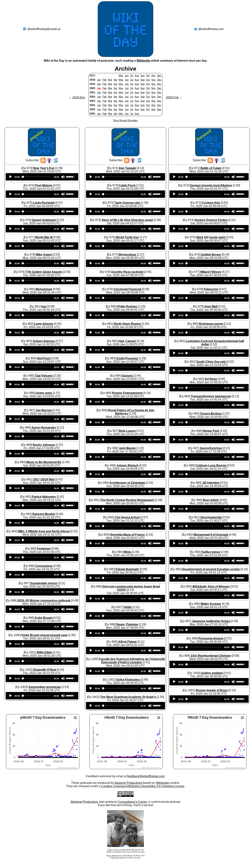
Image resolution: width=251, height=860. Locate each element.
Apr (115, 79)
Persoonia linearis (210, 638)
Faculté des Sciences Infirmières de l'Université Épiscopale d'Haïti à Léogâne (132, 660)
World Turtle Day (127, 237)
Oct (148, 75)
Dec (159, 75)
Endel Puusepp (127, 358)
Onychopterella (211, 517)
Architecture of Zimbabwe (127, 482)
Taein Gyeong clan (127, 202)
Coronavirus (44, 565)
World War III (43, 237)
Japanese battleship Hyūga (211, 621)
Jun (127, 75)
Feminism (44, 548)
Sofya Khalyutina (128, 679)
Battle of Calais (210, 168)
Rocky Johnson (44, 444)
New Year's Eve (44, 168)
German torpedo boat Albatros (211, 185)
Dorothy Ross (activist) (127, 271)
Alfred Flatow (127, 641)
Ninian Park (211, 430)
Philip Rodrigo (127, 306)
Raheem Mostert (43, 514)
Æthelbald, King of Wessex (211, 586)
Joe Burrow (44, 410)
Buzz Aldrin (211, 500)
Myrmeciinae (127, 254)
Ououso (127, 375)
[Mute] (63, 177)
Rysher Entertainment (127, 392)
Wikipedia (143, 60)
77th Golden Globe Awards (43, 271)
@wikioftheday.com (211, 29)
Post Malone (43, 185)
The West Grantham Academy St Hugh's (128, 696)
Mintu (127, 551)
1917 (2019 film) (44, 479)
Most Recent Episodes (125, 120)
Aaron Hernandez (43, 427)
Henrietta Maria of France (127, 534)
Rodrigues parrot (211, 323)
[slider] (71, 176)
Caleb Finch (127, 185)
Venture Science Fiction (210, 220)
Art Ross (211, 379)
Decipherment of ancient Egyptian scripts (211, 569)
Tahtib (127, 607)
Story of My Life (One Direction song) (127, 220)
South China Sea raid (211, 361)
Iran (43, 306)
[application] (42, 177)
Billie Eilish (44, 652)
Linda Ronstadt (44, 202)
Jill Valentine (211, 482)
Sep (142, 75)
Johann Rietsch (127, 465)
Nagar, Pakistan (127, 624)
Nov (153, 75)
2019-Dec (78, 97)
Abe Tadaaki (127, 168)
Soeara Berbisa (211, 413)
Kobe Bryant (44, 617)
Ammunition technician (44, 687)
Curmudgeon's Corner (132, 801)
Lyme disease (43, 323)
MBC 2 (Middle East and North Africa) (43, 531)
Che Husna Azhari (127, 517)
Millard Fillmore (210, 271)
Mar (110, 79)
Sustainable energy (43, 583)
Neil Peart (44, 358)
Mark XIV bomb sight (210, 237)
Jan (99, 79)
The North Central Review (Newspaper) (127, 500)
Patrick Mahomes (44, 496)
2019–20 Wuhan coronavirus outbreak (43, 600)
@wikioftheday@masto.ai (43, 29)
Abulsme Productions (128, 782)
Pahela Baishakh (127, 569)
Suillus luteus (210, 551)
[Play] (10, 177)
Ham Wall (211, 306)
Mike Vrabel (44, 254)
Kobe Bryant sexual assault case (44, 635)
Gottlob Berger (211, 254)
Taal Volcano (44, 375)
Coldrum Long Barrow (210, 465)
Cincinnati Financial (127, 289)
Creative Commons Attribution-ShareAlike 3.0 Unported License (142, 786)
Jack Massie (127, 448)
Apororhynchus (211, 448)
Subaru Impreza (44, 341)
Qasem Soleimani (44, 220)
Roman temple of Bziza (212, 690)
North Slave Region (127, 323)
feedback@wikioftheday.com (145, 776)
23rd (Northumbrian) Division (211, 655)
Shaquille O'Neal (44, 669)
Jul (131, 75)
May (121, 75)
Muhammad (44, 289)
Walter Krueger (210, 603)
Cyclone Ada (211, 202)
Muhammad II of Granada (210, 534)
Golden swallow (212, 673)
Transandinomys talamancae (211, 396)
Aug (137, 75)
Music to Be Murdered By (43, 462)
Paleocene (211, 289)
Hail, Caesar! (127, 341)
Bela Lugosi (127, 430)
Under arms (44, 392)
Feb (105, 79)
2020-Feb (172, 97)
